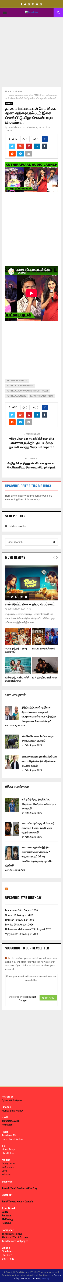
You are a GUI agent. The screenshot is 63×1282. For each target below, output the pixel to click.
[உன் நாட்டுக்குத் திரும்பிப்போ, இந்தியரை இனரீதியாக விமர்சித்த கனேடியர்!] (12, 811)
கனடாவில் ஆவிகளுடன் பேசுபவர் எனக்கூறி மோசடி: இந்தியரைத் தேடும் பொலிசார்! (38, 828)
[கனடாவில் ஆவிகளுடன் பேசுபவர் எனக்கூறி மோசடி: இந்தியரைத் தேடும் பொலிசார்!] (12, 835)
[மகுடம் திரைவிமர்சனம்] (45, 636)
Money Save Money (12, 1110)
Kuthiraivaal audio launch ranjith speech (27, 391)
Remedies (7, 1124)
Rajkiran (9, 919)
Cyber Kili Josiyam (12, 1100)
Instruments (8, 1167)
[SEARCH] (54, 542)
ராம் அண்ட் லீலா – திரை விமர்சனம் (30, 604)
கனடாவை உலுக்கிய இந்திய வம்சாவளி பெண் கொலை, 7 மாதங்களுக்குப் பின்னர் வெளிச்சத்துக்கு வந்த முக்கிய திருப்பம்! (28, 856)
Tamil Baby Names (12, 1233)
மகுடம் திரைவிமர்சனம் (43, 649)
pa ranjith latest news (41, 396)
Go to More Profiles (15, 526)
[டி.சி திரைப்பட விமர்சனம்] (45, 665)
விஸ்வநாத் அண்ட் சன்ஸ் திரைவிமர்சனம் (17, 679)
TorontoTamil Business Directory (19, 1188)
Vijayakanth (11, 934)
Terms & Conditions (30, 1278)
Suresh (9, 915)
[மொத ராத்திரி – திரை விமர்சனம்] (18, 636)
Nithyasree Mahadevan (18, 929)
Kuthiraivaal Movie (16, 396)
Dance (5, 1211)
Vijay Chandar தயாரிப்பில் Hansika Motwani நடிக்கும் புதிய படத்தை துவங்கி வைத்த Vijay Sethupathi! (31, 443)
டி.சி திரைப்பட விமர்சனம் (44, 678)
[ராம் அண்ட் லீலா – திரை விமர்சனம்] (31, 582)
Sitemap (45, 1278)
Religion (6, 1223)
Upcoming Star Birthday (23, 897)
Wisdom (6, 1174)
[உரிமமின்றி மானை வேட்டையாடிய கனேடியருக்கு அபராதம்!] (12, 747)
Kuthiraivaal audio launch (20, 386)
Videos (9, 104)
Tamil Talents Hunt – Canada (17, 1201)
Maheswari (11, 910)
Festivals (6, 1215)
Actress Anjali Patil (17, 381)
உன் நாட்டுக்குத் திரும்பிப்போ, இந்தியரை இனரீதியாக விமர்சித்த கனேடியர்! (39, 804)
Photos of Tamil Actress (15, 1237)
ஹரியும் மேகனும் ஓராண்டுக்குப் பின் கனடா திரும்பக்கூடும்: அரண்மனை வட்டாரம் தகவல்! (39, 761)
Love (4, 1170)
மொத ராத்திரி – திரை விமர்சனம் (16, 650)
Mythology (7, 1219)
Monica (9, 924)
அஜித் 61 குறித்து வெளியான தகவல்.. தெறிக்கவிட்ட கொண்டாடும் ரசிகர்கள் (31, 465)
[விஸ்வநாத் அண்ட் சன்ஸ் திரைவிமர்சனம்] (18, 665)
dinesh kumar (14, 127)
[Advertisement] (31, 52)
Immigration (8, 1163)
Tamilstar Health (11, 1121)
